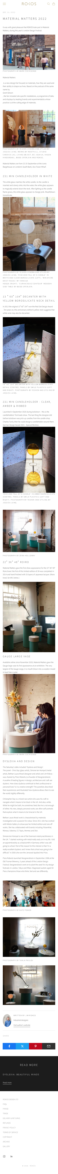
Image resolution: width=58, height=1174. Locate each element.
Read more (7, 1082)
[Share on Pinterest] (35, 1046)
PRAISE (5, 1108)
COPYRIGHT (7, 1137)
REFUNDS (7, 1123)
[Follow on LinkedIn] (11, 1156)
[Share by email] (48, 1046)
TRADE (5, 1113)
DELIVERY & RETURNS (11, 1118)
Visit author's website (22, 1025)
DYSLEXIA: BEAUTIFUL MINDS (21, 1074)
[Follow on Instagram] (4, 1156)
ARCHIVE (6, 1141)
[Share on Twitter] (22, 1046)
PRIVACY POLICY (9, 1127)
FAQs (5, 1104)
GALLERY (6, 1146)
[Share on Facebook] (9, 1046)
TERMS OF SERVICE (10, 1132)
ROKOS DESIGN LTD (10, 1099)
